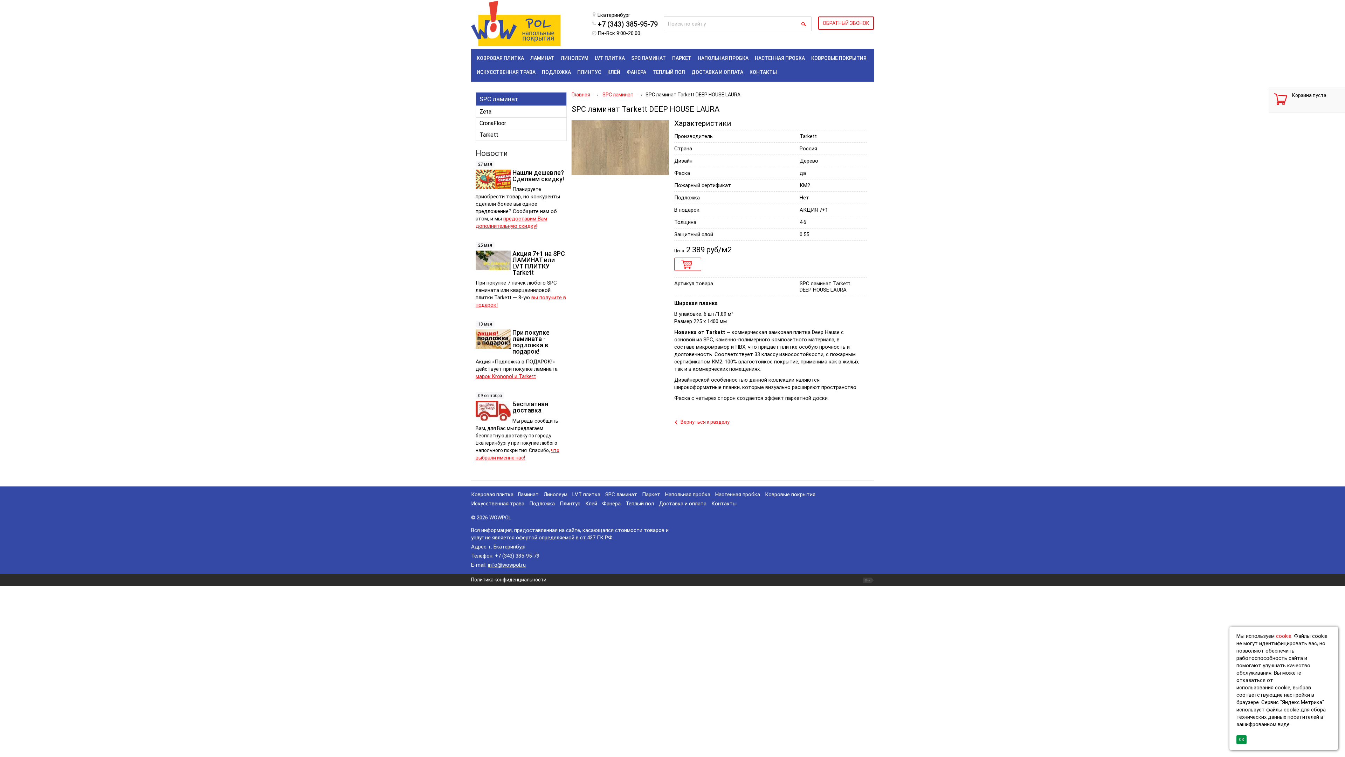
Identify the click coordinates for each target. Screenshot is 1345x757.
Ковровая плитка (492, 494)
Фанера (611, 503)
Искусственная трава (497, 503)
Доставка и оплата (682, 503)
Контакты (724, 503)
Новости (492, 153)
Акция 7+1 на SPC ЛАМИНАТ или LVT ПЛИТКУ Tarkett (538, 263)
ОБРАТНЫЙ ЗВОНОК (846, 23)
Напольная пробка (687, 494)
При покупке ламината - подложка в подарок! (531, 342)
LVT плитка (586, 494)
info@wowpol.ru (507, 565)
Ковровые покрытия (790, 494)
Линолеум (555, 494)
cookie (1283, 636)
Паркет (651, 494)
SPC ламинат (499, 99)
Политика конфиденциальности (508, 579)
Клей (591, 503)
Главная (581, 94)
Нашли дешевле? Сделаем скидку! (538, 176)
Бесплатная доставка (530, 407)
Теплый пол (640, 503)
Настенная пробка (737, 494)
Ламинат (528, 494)
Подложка (542, 503)
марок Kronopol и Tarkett (506, 376)
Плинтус (570, 503)
